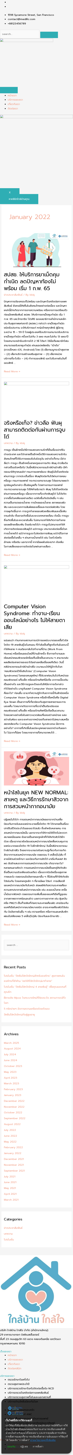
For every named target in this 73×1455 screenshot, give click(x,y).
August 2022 (12, 1124)
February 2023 (13, 1089)
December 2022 (14, 1101)
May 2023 (10, 1072)
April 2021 (10, 1194)
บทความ (8, 443)
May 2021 (10, 1188)
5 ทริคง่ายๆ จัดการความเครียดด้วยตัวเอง (27, 1009)
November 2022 (14, 1107)
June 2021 (10, 1182)
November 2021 (14, 1165)
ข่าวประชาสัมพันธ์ (13, 295)
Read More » (12, 371)
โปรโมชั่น (9, 1240)
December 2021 (14, 1159)
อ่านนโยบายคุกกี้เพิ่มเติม (43, 1440)
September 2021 (14, 1171)
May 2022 (10, 1142)
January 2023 (12, 1095)
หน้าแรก (12, 95)
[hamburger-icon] (9, 90)
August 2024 (12, 1048)
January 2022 (12, 1153)
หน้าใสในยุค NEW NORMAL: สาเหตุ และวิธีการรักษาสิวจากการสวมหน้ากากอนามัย (36, 799)
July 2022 (10, 1130)
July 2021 (9, 1176)
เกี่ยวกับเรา (14, 104)
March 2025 (11, 1043)
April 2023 (10, 1078)
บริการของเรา (15, 100)
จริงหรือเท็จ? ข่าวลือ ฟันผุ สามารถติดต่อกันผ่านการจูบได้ (34, 430)
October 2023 (13, 1066)
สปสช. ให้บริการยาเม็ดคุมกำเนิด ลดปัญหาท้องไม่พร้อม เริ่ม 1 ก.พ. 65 (32, 281)
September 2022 (14, 1118)
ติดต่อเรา (13, 108)
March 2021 (11, 1200)
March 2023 (11, 1083)
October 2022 (13, 1112)
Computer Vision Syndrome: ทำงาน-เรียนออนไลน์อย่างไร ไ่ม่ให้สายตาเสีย (34, 616)
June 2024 (10, 1060)
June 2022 (10, 1136)
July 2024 (10, 1054)
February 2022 (13, 1147)
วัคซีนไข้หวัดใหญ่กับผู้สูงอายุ (19, 1014)
